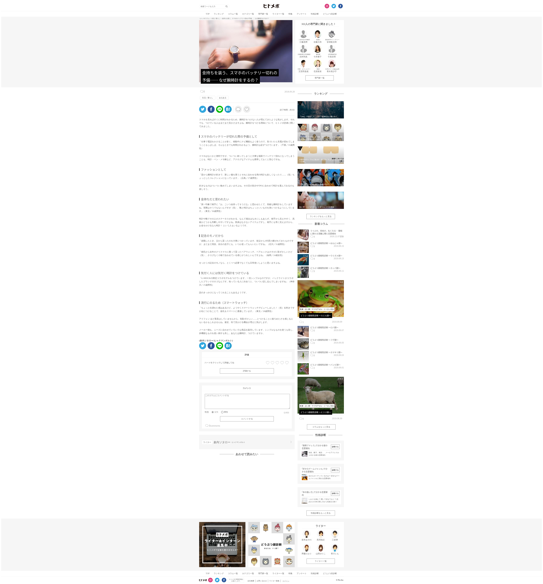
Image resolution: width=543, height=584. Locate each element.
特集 (290, 14)
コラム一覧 (233, 14)
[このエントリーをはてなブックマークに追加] (228, 112)
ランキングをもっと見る (321, 216)
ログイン (286, 581)
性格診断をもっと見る (321, 513)
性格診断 (315, 14)
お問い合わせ (262, 581)
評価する (247, 371)
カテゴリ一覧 (248, 14)
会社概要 (250, 581)
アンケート (302, 14)
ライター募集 (274, 581)
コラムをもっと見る (321, 427)
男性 (226, 412)
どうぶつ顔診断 (330, 14)
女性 (216, 412)
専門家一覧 (263, 14)
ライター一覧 (278, 14)
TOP (208, 14)
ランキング (219, 14)
